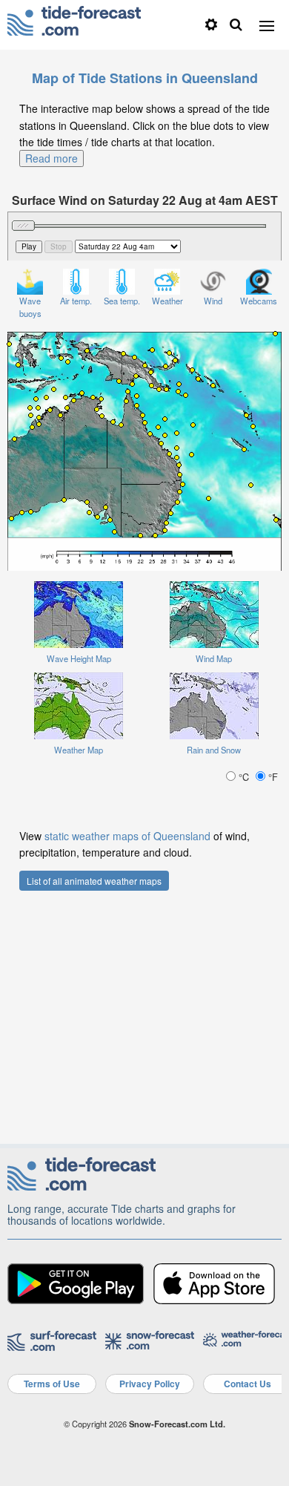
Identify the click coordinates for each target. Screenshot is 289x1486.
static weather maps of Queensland (127, 835)
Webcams (258, 301)
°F (271, 777)
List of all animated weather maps (94, 880)
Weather (167, 301)
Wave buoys (30, 307)
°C (244, 777)
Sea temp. (122, 301)
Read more (51, 158)
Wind (213, 301)
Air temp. (76, 301)
